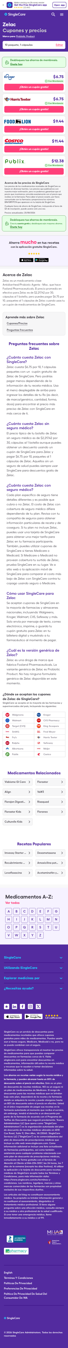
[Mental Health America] (55, 1232)
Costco (47, 754)
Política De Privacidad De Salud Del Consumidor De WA (25, 1295)
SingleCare (18, 1332)
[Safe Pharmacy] (16, 1251)
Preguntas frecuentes (20, 330)
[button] (34, 45)
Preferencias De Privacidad (20, 1288)
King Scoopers (51, 726)
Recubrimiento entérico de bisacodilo (15, 862)
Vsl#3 (40, 791)
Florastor (42, 781)
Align (8, 791)
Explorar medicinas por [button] (22, 978)
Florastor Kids (13, 811)
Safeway (48, 743)
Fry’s (14, 737)
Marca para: (9, 36)
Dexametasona (46, 852)
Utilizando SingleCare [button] (20, 968)
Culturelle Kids (13, 821)
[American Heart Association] (55, 1242)
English (8, 1272)
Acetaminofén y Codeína (48, 872)
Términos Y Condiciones (18, 1278)
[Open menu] (62, 15)
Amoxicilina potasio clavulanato (48, 862)
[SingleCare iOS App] (13, 1016)
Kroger (47, 714)
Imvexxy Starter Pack (15, 852)
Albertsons (17, 748)
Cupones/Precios (17, 323)
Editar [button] (59, 44)
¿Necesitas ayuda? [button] (19, 988)
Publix (15, 754)
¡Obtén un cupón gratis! (34, 87)
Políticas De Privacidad (18, 1283)
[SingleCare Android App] (34, 1016)
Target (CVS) (18, 726)
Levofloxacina (13, 872)
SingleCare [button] (12, 957)
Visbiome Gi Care (15, 781)
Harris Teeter (50, 737)
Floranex (42, 811)
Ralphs (15, 743)
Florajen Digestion (15, 801)
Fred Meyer (49, 731)
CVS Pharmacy (51, 720)
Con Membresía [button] (55, 81)
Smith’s (15, 731)
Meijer (46, 748)
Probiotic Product (25, 36)
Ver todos (12, 903)
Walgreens (18, 714)
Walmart (16, 720)
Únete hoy (16, 64)
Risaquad (43, 801)
